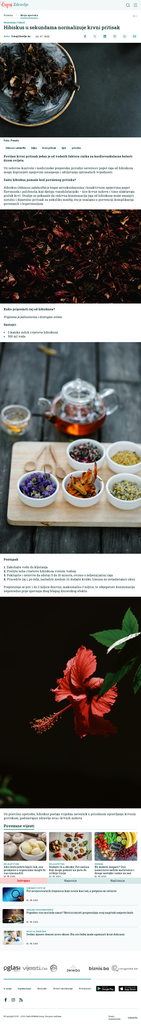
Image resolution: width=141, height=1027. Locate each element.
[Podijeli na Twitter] (95, 36)
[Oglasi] (12, 968)
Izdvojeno (23, 880)
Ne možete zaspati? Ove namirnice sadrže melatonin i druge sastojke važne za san (114, 870)
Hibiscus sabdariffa (16, 148)
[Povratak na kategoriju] (135, 16)
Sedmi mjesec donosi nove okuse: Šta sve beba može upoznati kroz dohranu (75, 934)
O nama (8, 988)
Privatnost (85, 988)
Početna (8, 15)
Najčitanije (117, 880)
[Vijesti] (34, 968)
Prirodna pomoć (14, 22)
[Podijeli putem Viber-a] (115, 36)
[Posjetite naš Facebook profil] (6, 1000)
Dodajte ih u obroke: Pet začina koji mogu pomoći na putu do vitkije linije (69, 870)
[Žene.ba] (73, 968)
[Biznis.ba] (99, 968)
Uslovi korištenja (63, 988)
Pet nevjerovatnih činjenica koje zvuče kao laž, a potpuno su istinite (71, 891)
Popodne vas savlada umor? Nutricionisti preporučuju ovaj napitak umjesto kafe (79, 912)
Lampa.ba (132, 1018)
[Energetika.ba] (124, 968)
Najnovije (70, 880)
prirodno (76, 148)
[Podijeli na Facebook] (85, 36)
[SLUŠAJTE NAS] (54, 968)
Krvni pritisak (49, 148)
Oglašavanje (24, 988)
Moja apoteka (29, 15)
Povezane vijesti (19, 825)
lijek (64, 148)
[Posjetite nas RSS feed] (21, 1000)
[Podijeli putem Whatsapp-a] (124, 36)
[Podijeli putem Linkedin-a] (105, 36)
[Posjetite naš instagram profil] (13, 1000)
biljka (34, 148)
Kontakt (42, 988)
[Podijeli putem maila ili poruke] (134, 36)
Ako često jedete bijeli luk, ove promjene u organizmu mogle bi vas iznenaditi (25, 870)
